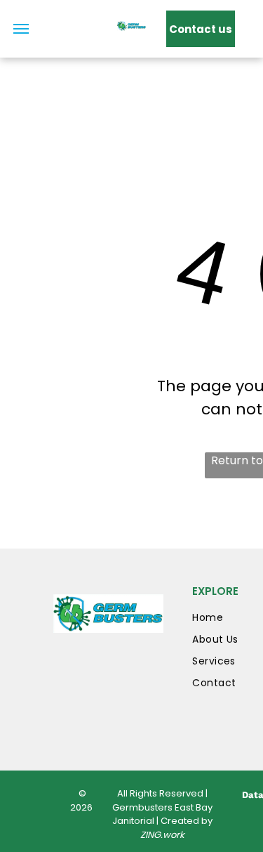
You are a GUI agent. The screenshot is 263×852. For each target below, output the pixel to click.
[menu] (21, 29)
